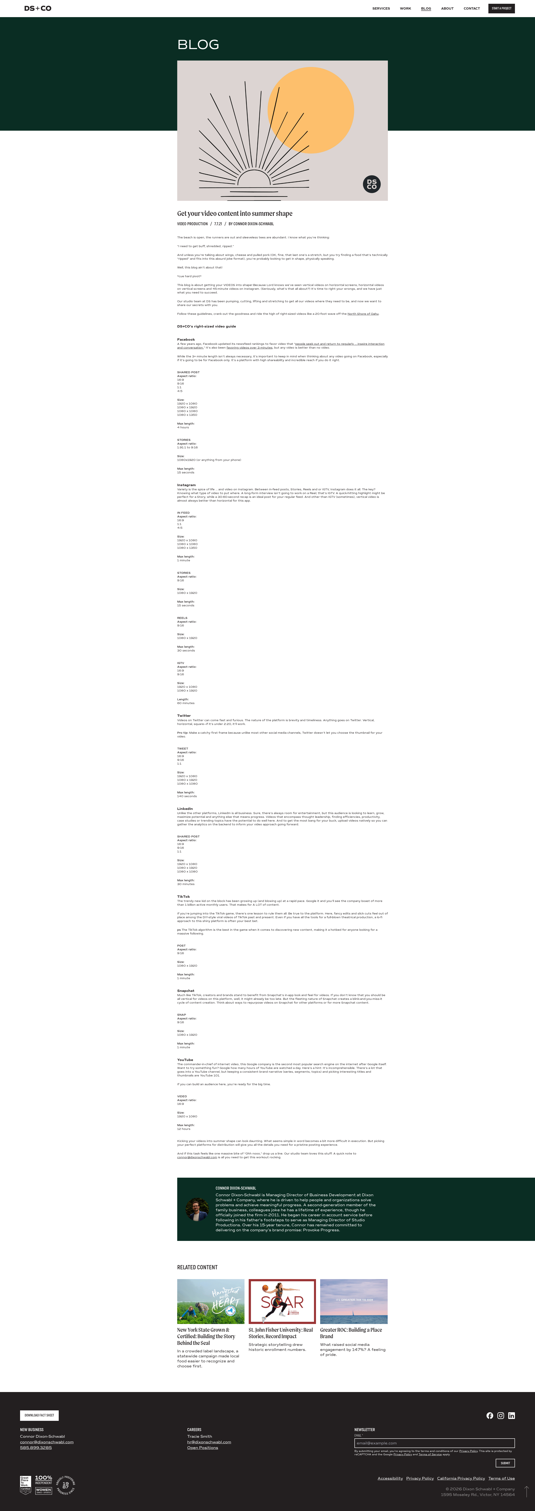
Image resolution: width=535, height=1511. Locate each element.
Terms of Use (501, 1478)
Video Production (192, 223)
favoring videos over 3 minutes (250, 347)
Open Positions (202, 1447)
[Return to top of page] (526, 1492)
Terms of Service (430, 1454)
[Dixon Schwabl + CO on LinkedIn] (511, 1415)
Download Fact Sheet (39, 1415)
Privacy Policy (468, 1451)
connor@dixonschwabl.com (197, 1157)
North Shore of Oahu (363, 314)
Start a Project (501, 8)
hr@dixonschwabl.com (209, 1442)
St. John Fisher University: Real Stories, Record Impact (281, 1333)
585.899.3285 (36, 1447)
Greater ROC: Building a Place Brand (351, 1333)
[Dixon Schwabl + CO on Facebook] (490, 1415)
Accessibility (390, 1478)
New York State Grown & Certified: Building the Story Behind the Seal (206, 1336)
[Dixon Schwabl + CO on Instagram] (500, 1415)
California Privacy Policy (461, 1478)
